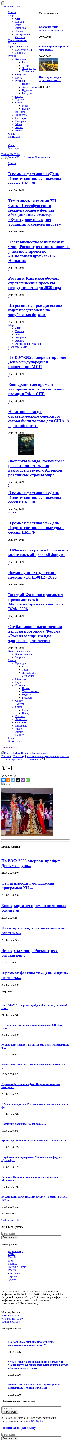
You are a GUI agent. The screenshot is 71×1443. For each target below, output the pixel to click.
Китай (12, 1257)
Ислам (26, 83)
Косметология (23, 49)
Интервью (21, 121)
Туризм (19, 99)
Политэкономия (17, 40)
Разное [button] (12, 660)
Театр (25, 65)
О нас (11, 133)
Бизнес (12, 43)
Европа (19, 21)
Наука (18, 77)
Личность (21, 114)
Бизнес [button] (12, 512)
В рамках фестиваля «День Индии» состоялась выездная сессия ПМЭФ (36, 178)
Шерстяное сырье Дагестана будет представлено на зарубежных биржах (35, 310)
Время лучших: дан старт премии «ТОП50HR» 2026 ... (35, 1140)
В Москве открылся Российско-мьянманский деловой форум (38, 552)
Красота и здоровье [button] (19, 650)
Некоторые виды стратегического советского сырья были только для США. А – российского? (38, 418)
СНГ (18, 18)
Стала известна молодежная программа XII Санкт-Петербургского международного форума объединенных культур (38, 1364)
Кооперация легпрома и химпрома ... (54, 48)
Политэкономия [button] (17, 346)
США (11, 1254)
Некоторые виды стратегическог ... (50, 79)
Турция (12, 1276)
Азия (18, 24)
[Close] (2, 3)
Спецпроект (22, 118)
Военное (20, 111)
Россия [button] (12, 163)
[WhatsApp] (28, 780)
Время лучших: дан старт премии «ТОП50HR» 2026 (32, 574)
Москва (12, 1263)
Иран (11, 1260)
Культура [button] (20, 663)
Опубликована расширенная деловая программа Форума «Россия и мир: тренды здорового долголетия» (35, 633)
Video (18, 124)
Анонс (19, 127)
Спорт (19, 96)
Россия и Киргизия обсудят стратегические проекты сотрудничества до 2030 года (34, 283)
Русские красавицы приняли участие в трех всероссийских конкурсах (35, 758)
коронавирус (15, 1251)
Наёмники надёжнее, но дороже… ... (23, 1123)
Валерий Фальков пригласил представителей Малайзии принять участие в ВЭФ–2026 (36, 602)
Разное (12, 55)
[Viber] (23, 780)
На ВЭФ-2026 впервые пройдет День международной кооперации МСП (37, 362)
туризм (12, 1279)
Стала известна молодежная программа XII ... (27, 885)
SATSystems (38, 1421)
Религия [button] (20, 685)
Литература (29, 68)
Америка (20, 27)
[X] (18, 780)
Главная (6, 756)
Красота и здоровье (19, 46)
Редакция (13, 148)
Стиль (18, 102)
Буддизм (27, 93)
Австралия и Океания (22, 36)
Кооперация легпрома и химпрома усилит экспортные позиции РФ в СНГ (36, 389)
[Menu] (2, 158)
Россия (12, 12)
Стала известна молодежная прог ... (51, 28)
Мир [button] (11, 325)
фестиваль (14, 1273)
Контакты (14, 136)
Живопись (28, 71)
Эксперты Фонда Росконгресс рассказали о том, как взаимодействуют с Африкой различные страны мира (36, 468)
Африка (19, 31)
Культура (20, 59)
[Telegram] (13, 780)
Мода (25, 105)
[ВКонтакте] (3, 780)
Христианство (30, 86)
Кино (25, 62)
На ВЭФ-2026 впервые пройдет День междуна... (30, 863)
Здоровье (20, 52)
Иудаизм (27, 90)
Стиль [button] (18, 706)
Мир (11, 15)
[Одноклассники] (8, 780)
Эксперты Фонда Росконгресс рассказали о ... (29, 952)
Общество (21, 74)
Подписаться (9, 747)
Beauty (26, 108)
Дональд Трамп (17, 1266)
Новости (20, 130)
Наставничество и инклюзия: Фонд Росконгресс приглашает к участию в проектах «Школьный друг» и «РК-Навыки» (39, 251)
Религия (20, 80)
